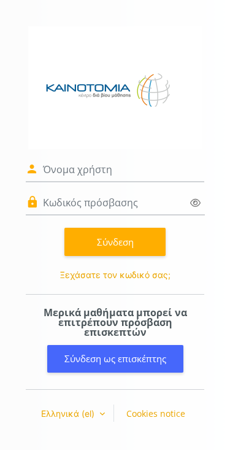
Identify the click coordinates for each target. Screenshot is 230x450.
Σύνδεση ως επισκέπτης (115, 358)
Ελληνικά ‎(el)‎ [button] (69, 413)
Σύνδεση (115, 242)
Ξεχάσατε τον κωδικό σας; (115, 275)
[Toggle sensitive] (195, 203)
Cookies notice (155, 413)
